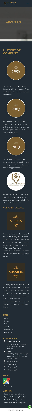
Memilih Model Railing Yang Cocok (14, 400)
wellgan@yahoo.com (13, 361)
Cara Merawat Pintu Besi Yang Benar (14, 403)
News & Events (8, 329)
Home (6, 318)
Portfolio (6, 324)
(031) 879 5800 (11, 364)
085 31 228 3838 (12, 367)
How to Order (8, 332)
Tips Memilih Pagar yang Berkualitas (14, 397)
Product (6, 321)
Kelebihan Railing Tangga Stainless (14, 394)
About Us (7, 327)
